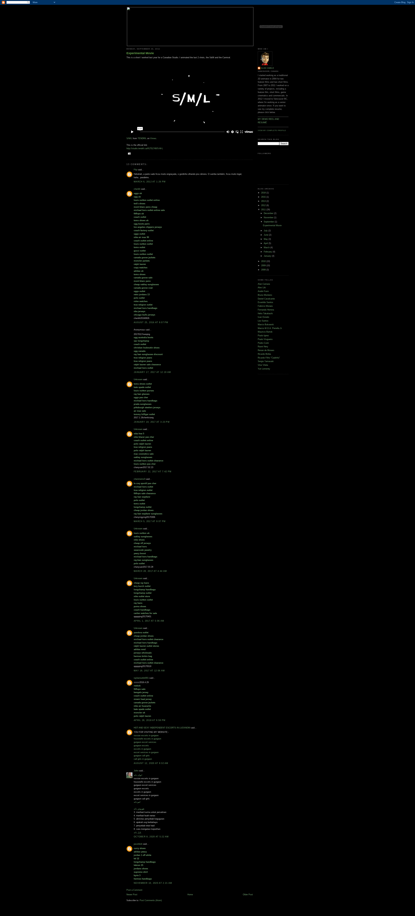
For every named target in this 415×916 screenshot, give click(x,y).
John (136, 770)
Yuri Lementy (264, 369)
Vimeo (153, 138)
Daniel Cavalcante (266, 298)
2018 (263, 192)
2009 (263, 265)
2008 (263, 269)
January (268, 256)
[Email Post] (128, 153)
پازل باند (137, 832)
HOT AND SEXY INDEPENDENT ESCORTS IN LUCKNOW (162, 727)
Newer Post (131, 894)
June (266, 235)
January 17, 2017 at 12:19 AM (152, 372)
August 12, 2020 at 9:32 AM (151, 763)
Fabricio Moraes (265, 306)
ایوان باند (138, 775)
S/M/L (129, 138)
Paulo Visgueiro (265, 339)
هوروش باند (139, 809)
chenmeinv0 (139, 479)
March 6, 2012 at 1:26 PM (150, 181)
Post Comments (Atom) (151, 900)
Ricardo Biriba (264, 354)
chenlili (137, 189)
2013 (263, 201)
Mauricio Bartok (265, 332)
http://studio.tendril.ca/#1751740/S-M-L (144, 148)
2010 (263, 261)
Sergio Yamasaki (266, 361)
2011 (263, 209)
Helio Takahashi (265, 313)
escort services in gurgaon (146, 752)
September (269, 221)
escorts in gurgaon (142, 749)
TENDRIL (142, 138)
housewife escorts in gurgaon (147, 739)
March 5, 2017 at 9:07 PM (150, 521)
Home (190, 894)
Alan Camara (264, 284)
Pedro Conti (263, 343)
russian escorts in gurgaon (146, 735)
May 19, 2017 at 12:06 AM (149, 670)
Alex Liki (262, 287)
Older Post (248, 894)
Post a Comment (134, 890)
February (268, 251)
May (266, 239)
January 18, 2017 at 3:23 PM (152, 422)
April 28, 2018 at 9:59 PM (150, 720)
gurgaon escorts (141, 745)
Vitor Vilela (263, 365)
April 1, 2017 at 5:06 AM (149, 621)
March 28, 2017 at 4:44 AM (150, 571)
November (269, 217)
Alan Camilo (267, 68)
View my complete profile (272, 130)
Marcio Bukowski (266, 324)
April (266, 243)
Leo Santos (263, 321)
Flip (135, 169)
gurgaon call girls (142, 755)
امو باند (137, 802)
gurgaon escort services (145, 742)
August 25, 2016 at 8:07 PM (151, 322)
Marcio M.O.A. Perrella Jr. (270, 328)
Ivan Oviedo (263, 317)
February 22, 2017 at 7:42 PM (152, 471)
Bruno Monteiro (265, 295)
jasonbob (138, 844)
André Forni (263, 291)
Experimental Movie (140, 53)
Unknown (138, 379)
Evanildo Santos (265, 302)
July (266, 230)
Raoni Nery (263, 346)
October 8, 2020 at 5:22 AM (151, 836)
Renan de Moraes (266, 350)
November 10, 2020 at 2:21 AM (153, 883)
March (267, 247)
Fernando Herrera (266, 310)
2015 (263, 197)
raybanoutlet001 (141, 678)
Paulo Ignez (263, 335)
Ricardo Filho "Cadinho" (269, 358)
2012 (263, 205)
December (269, 213)
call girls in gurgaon (143, 759)
